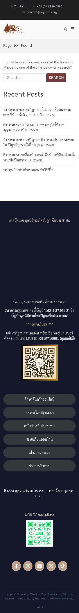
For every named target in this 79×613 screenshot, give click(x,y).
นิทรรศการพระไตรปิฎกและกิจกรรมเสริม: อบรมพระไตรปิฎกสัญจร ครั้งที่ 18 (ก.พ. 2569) (38, 142)
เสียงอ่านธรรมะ (39, 452)
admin (40, 607)
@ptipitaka (46, 514)
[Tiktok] (63, 566)
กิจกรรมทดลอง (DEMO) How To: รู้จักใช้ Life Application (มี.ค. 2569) (34, 127)
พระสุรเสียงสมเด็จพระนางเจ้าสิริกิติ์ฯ (28, 170)
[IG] (28, 566)
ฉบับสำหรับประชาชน (39, 426)
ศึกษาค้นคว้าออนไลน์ (39, 399)
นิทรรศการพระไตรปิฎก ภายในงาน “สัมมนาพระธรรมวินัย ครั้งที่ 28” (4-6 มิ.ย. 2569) (37, 112)
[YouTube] (39, 566)
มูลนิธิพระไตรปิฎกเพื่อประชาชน (47, 220)
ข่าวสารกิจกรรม (39, 466)
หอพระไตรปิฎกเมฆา (39, 412)
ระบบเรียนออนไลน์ (39, 439)
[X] (51, 566)
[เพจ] (16, 566)
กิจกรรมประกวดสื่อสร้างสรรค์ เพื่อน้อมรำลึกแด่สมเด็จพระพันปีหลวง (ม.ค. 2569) (39, 157)
